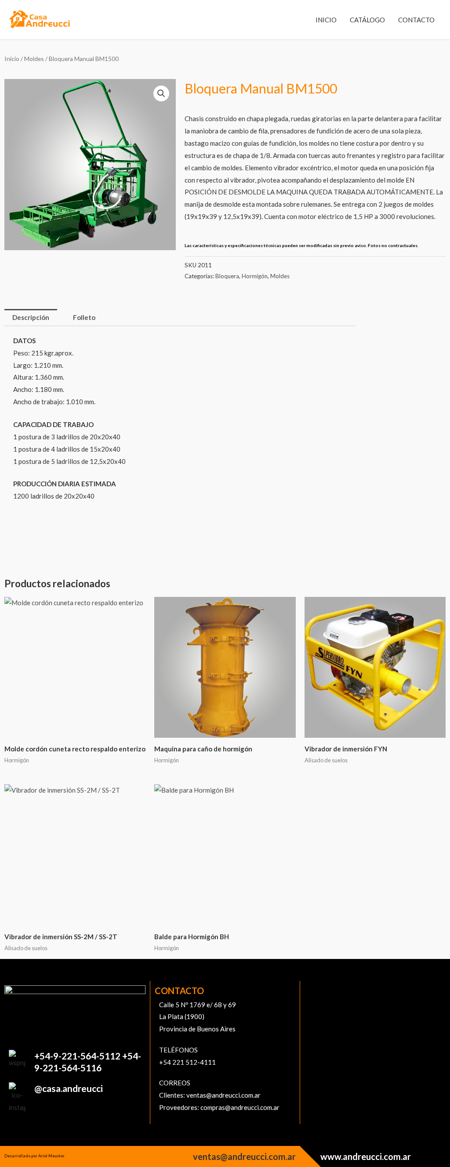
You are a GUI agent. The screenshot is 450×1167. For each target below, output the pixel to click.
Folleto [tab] (84, 317)
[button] (161, 93)
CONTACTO (416, 20)
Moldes (34, 58)
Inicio (11, 58)
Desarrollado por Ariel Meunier (34, 1155)
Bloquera (227, 276)
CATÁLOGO (367, 20)
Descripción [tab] (30, 317)
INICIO (326, 20)
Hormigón (255, 276)
